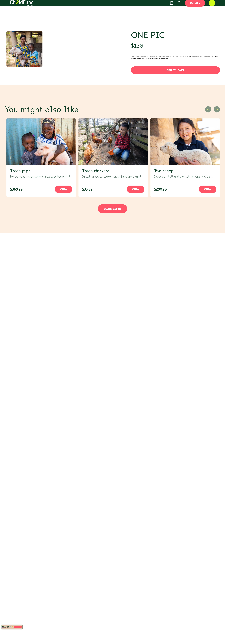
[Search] (179, 3)
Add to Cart (175, 70)
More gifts (112, 208)
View (63, 189)
